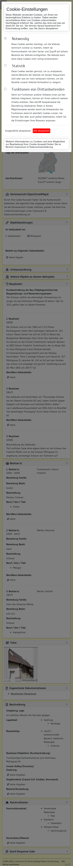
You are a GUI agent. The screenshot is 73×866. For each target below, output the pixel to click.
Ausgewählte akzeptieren (18, 130)
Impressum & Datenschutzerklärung (33, 147)
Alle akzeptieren (41, 130)
